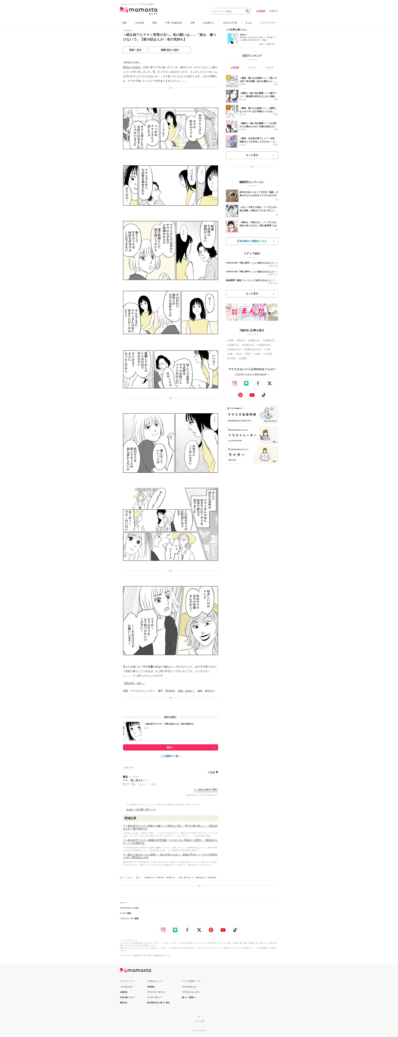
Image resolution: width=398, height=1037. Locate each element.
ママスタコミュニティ (191, 992)
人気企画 (139, 22)
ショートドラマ (268, 22)
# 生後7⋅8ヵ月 (234, 349)
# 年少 (239, 353)
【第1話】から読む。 (132, 62)
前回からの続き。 (133, 67)
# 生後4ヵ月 (248, 344)
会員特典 (123, 992)
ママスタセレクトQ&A (129, 908)
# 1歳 (267, 349)
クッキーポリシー (154, 997)
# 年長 (257, 353)
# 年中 (248, 353)
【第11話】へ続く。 (134, 683)
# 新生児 (240, 340)
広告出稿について (127, 997)
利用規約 (151, 987)
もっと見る (252, 155)
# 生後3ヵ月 (233, 344)
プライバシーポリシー (156, 992)
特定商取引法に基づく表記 (158, 1003)
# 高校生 (243, 358)
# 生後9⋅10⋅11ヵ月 (253, 349)
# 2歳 (229, 353)
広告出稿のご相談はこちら (252, 241)
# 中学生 (231, 358)
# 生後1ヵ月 (254, 340)
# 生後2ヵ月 (269, 340)
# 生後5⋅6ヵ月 (264, 344)
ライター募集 (125, 913)
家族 (155, 22)
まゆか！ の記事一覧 (267, 44)
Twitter (264, 40)
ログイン (273, 11)
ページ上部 (199, 1021)
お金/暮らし (209, 22)
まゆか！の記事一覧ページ (141, 809)
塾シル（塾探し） (189, 997)
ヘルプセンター (126, 987)
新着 (124, 22)
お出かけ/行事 (230, 22)
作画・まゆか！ (186, 691)
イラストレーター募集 (129, 918)
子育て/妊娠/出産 (173, 22)
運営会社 (123, 1003)
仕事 (192, 22)
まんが (248, 22)
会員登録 (260, 11)
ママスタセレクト (189, 987)
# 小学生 (268, 353)
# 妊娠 (230, 340)
